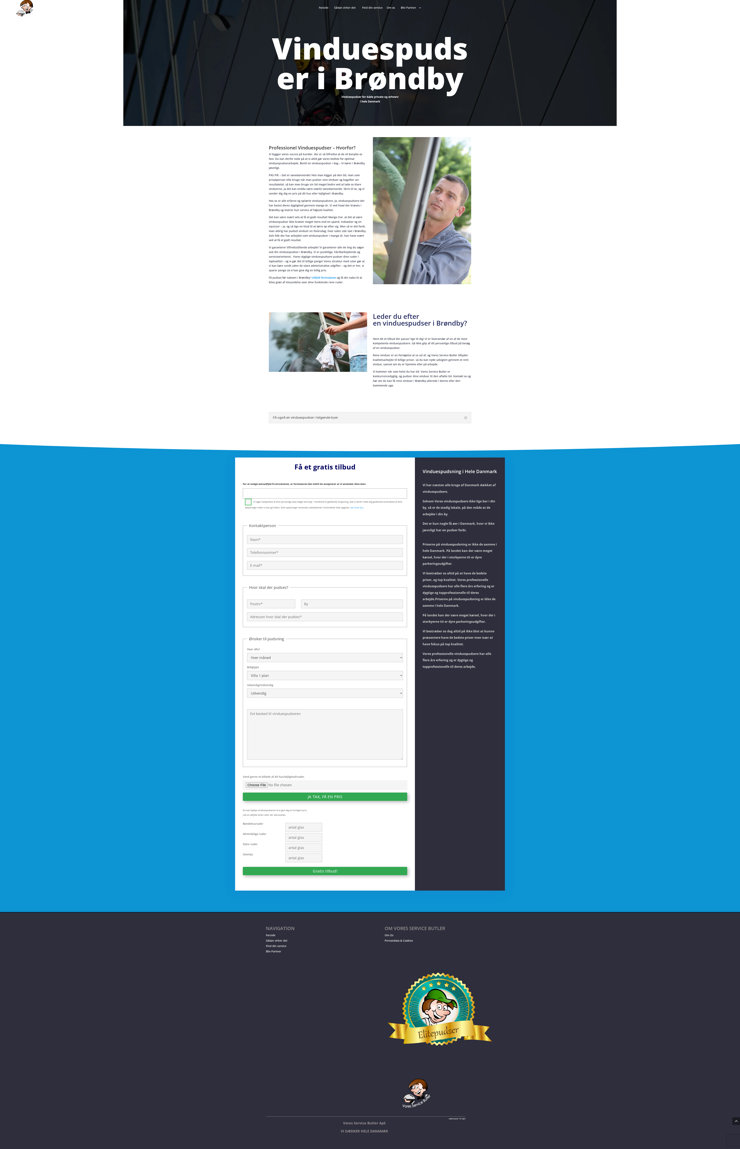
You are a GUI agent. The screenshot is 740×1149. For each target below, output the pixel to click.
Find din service (276, 946)
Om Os (389, 935)
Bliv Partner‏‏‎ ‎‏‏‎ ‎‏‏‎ (409, 7)
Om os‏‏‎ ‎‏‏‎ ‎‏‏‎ (392, 7)
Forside (270, 935)
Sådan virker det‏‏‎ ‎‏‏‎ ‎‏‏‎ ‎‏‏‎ (346, 7)
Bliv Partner (273, 951)
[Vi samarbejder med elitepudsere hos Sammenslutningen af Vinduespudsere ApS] (440, 1059)
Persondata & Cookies (399, 940)
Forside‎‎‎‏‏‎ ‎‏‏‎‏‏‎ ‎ (324, 7)
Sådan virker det (276, 940)
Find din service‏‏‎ (372, 7)
